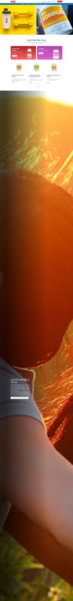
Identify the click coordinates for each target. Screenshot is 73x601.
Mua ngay (14, 55)
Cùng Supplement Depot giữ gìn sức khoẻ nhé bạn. (19, 397)
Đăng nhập (59, 1)
